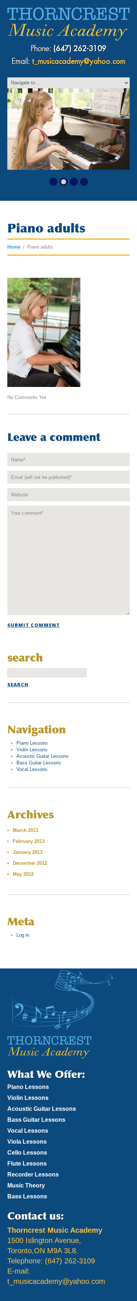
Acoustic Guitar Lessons (42, 756)
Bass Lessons (27, 1196)
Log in (22, 935)
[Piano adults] (43, 332)
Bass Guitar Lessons (38, 762)
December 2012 (30, 863)
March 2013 (25, 830)
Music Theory (26, 1185)
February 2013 (29, 841)
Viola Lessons (27, 1142)
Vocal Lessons (31, 769)
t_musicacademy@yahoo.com (78, 61)
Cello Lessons (27, 1153)
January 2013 (27, 852)
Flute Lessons (27, 1163)
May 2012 (23, 874)
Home (13, 247)
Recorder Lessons (33, 1174)
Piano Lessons (32, 743)
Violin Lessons (31, 749)
